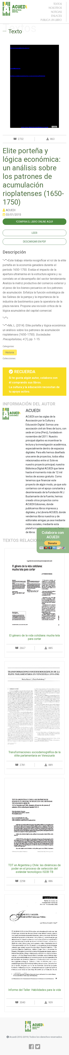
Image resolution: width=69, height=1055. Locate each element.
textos (57, 4)
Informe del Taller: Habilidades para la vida (34, 990)
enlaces (56, 15)
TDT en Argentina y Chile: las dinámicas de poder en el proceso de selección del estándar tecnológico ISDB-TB (34, 868)
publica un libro (51, 20)
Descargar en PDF (34, 241)
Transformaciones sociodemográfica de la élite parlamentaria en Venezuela (34, 753)
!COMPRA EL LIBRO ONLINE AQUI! (34, 221)
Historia (9, 352)
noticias (56, 12)
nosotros (55, 7)
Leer (34, 232)
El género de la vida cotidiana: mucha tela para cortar (34, 637)
